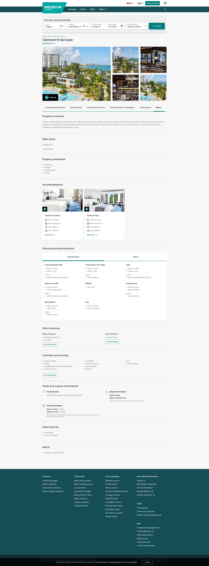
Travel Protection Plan (146, 545)
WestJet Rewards (144, 491)
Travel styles (79, 476)
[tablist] (104, 257)
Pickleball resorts (81, 505)
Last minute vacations (51, 488)
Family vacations (80, 498)
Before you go (142, 538)
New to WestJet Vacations (52, 491)
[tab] (73, 257)
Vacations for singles (82, 491)
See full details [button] (50, 344)
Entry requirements (145, 535)
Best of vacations (49, 484)
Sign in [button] (140, 3)
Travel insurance (144, 542)
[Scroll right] (165, 107)
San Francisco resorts (114, 513)
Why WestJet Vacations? (146, 484)
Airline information (145, 488)
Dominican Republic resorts (116, 491)
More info (49, 235)
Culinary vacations (81, 502)
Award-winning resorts (83, 484)
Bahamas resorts (112, 480)
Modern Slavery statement (147, 515)
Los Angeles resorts (113, 502)
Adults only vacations (82, 480)
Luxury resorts (80, 488)
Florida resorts (111, 484)
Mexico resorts (111, 488)
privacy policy (115, 562)
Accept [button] (147, 562)
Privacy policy (142, 508)
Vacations (46, 476)
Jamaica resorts (111, 498)
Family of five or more (83, 495)
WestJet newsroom (144, 495)
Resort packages (112, 476)
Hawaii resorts (111, 516)
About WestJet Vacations (147, 476)
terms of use (102, 562)
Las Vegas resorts (112, 495)
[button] (164, 3)
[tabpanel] (104, 290)
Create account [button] (152, 3)
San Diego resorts (112, 509)
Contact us (141, 480)
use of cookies (131, 562)
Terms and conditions (145, 511)
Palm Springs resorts (114, 505)
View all (53, 97)
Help (139, 523)
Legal (139, 503)
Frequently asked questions (148, 527)
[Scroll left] (43, 107)
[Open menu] (165, 9)
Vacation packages (50, 480)
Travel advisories (144, 531)
